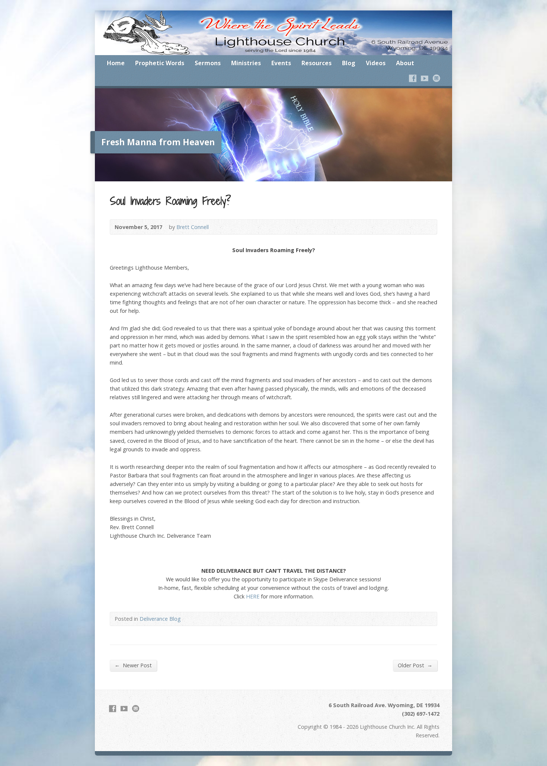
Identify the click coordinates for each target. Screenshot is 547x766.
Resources (316, 63)
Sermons (208, 63)
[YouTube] (424, 78)
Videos (376, 63)
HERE (252, 596)
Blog (348, 63)
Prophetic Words (159, 63)
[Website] (436, 78)
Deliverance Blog (160, 618)
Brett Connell (192, 227)
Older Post (415, 665)
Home (116, 63)
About (405, 63)
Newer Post (133, 665)
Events (281, 63)
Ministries (246, 63)
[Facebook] (412, 78)
